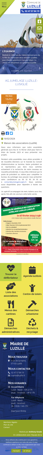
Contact (7, 427)
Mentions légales (10, 422)
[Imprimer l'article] (3, 133)
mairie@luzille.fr (18, 375)
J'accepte (16, 451)
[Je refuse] (40, 446)
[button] (3, 68)
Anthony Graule (35, 432)
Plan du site (8, 425)
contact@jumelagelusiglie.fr (15, 182)
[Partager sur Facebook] (8, 133)
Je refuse (26, 451)
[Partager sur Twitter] (11, 133)
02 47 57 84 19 (32, 11)
